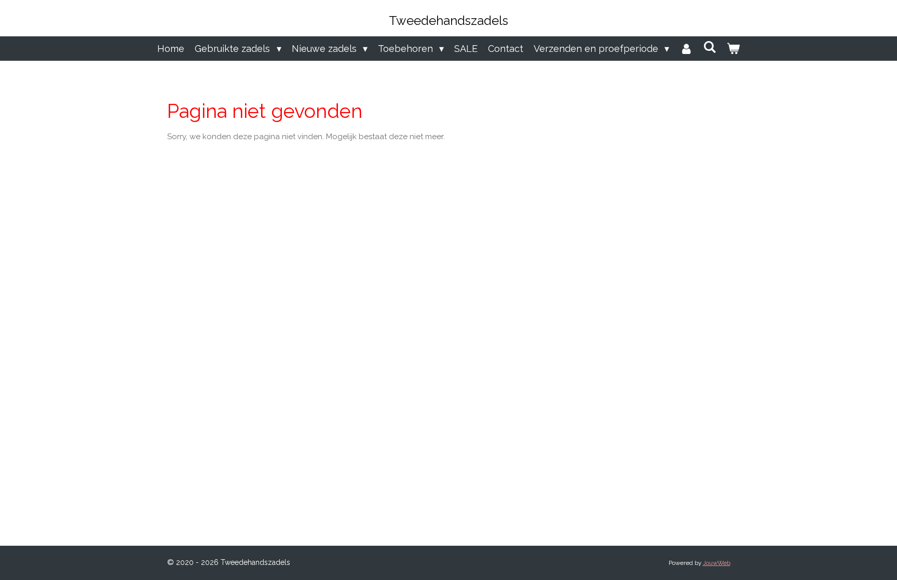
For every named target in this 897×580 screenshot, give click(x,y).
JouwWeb (716, 562)
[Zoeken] (709, 47)
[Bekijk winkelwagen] (732, 48)
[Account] (686, 48)
